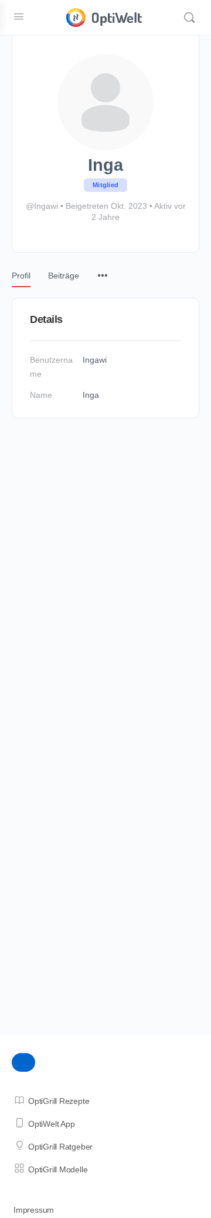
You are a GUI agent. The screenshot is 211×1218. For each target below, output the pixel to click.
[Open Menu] (19, 16)
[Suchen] (189, 17)
